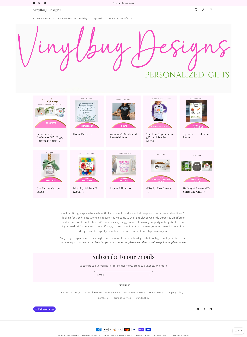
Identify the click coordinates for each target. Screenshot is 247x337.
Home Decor (81, 134)
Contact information (180, 335)
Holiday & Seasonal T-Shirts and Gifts (196, 190)
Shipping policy (161, 335)
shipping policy (175, 292)
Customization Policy (134, 292)
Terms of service (143, 335)
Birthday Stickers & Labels (85, 190)
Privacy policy (125, 335)
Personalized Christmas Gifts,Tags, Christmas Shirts (50, 137)
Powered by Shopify (91, 335)
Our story (66, 292)
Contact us (104, 298)
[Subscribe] (149, 275)
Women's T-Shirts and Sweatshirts (123, 135)
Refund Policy (156, 292)
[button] (43, 18)
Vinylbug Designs (74, 335)
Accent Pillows (119, 188)
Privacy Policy (112, 292)
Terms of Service (92, 292)
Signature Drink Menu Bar (196, 135)
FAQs (77, 292)
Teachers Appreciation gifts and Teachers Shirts (160, 137)
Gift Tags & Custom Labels (49, 190)
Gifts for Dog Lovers (158, 188)
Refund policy (141, 298)
